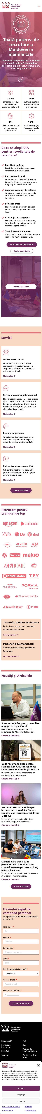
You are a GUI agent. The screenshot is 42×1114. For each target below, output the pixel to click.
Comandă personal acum (21, 244)
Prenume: (7, 927)
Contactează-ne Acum (30, 1056)
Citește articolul (9, 735)
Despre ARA (6, 1041)
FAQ (24, 1041)
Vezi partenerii (10, 656)
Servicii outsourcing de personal (20, 395)
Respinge (21, 1095)
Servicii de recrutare (13, 359)
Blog (24, 1045)
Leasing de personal (13, 433)
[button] (38, 1065)
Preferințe (21, 1101)
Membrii (5, 1055)
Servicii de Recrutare (5, 1046)
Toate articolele (21, 886)
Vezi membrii (9, 635)
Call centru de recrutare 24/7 (18, 466)
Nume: (6, 937)
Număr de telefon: (11, 990)
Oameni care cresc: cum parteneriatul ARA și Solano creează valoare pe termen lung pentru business (19, 866)
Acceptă (21, 1088)
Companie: (8, 948)
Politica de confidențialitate (30, 1050)
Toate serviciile (20, 490)
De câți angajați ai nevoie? (14, 969)
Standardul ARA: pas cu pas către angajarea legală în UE (20, 725)
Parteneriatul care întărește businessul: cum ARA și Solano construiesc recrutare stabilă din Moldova (20, 811)
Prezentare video (21, 286)
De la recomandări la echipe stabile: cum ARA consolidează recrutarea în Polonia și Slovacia (20, 766)
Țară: (5, 958)
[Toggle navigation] (39, 5)
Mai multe (8, 376)
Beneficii (5, 1051)
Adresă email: (9, 980)
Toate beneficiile (22, 251)
